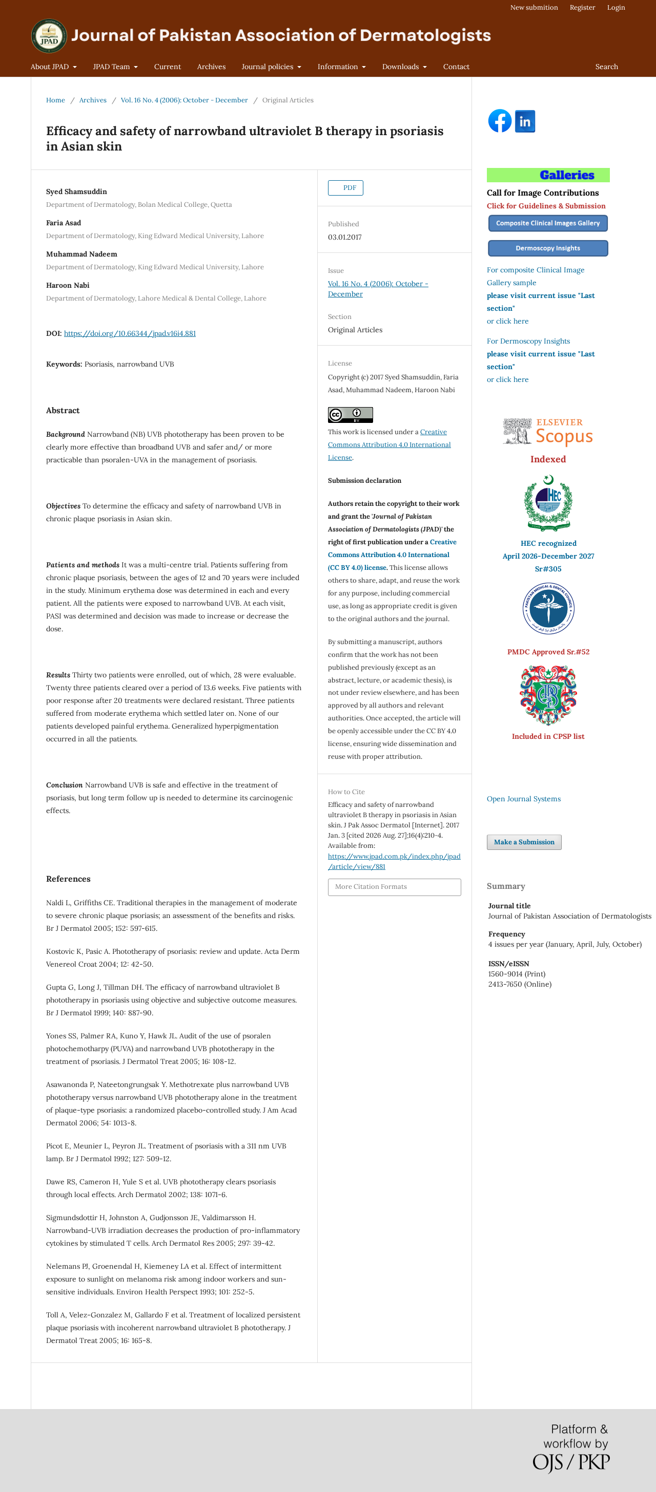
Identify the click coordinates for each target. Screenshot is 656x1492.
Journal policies (268, 66)
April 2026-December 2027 (548, 556)
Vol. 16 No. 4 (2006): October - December (184, 100)
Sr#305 (548, 568)
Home (55, 100)
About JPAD (51, 66)
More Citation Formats (371, 886)
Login (616, 7)
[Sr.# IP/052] (549, 631)
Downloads (401, 66)
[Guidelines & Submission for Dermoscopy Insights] (548, 257)
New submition (534, 7)
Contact (456, 66)
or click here (508, 321)
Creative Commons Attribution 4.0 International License (389, 445)
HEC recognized (549, 543)
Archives (211, 66)
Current (167, 66)
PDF (349, 187)
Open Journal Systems (524, 798)
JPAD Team (112, 66)
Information (339, 66)
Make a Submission (524, 842)
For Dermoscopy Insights (528, 341)
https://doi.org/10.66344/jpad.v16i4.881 (130, 333)
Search (607, 66)
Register (583, 7)
